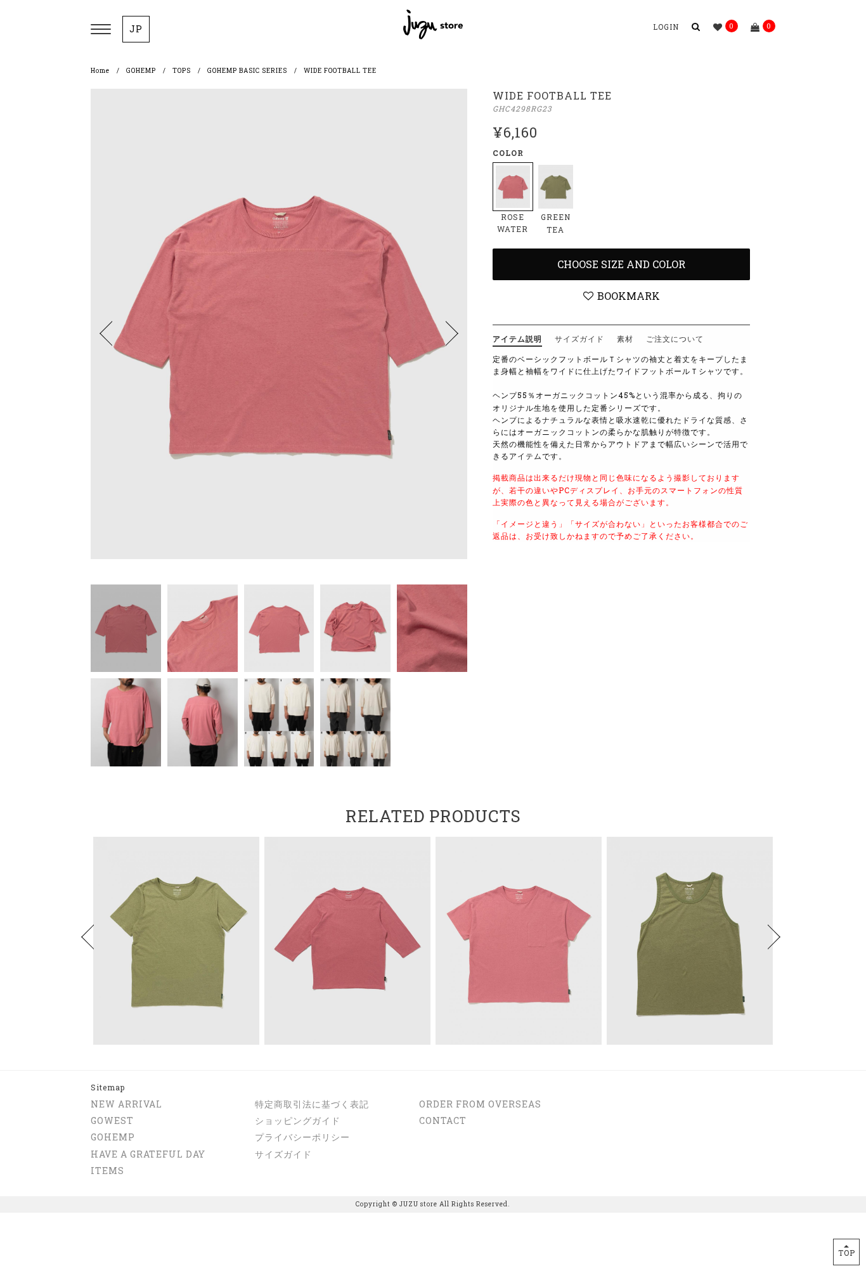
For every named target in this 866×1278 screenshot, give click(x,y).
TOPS (181, 71)
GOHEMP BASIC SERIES (247, 71)
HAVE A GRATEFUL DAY (148, 1154)
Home (100, 71)
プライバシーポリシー (302, 1137)
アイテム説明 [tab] (517, 338)
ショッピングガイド (297, 1120)
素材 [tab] (625, 338)
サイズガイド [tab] (579, 338)
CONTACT (443, 1120)
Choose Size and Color (621, 264)
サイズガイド (283, 1154)
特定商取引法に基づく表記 (312, 1104)
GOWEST (112, 1120)
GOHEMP (141, 71)
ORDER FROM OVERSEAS (480, 1104)
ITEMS (107, 1171)
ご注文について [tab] (675, 338)
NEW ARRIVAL (126, 1104)
